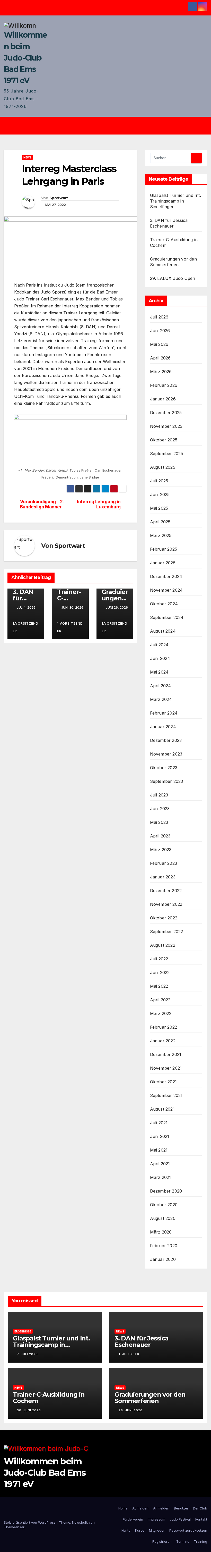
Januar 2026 (163, 398)
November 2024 (166, 590)
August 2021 (162, 1109)
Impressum (156, 1519)
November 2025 (166, 426)
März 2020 (161, 1232)
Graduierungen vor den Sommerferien (150, 1398)
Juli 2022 (159, 958)
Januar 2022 (162, 1040)
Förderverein (133, 1519)
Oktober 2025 (163, 439)
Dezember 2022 (166, 890)
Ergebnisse (22, 1331)
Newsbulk (80, 1522)
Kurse (139, 1530)
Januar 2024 (163, 726)
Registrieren (162, 1541)
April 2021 (160, 1163)
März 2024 (161, 699)
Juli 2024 (159, 644)
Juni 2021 (159, 1136)
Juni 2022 (160, 972)
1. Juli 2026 (129, 1354)
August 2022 (162, 945)
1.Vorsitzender (25, 627)
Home (123, 1508)
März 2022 (161, 1013)
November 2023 (166, 754)
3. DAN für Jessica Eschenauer (141, 1341)
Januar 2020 (163, 1259)
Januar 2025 (162, 562)
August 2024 (163, 631)
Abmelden (140, 1508)
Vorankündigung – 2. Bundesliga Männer (42, 504)
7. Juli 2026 (27, 1354)
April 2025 (160, 521)
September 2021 (166, 1095)
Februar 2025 (163, 549)
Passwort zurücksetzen (188, 1530)
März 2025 (161, 535)
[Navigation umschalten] (109, 125)
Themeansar (14, 1527)
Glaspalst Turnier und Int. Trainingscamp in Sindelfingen (175, 201)
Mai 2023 (159, 822)
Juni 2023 (160, 808)
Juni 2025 (160, 494)
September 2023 (166, 781)
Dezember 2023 (166, 740)
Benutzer (181, 1508)
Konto (125, 1530)
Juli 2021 (159, 1122)
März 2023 (161, 849)
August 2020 (162, 1218)
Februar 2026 (163, 385)
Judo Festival (180, 1519)
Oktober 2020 (164, 1204)
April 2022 (160, 999)
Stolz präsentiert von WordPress (30, 1522)
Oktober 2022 (163, 917)
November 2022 (166, 904)
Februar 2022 (163, 1027)
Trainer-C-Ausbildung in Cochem (48, 1398)
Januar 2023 (162, 876)
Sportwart (58, 198)
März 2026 (161, 371)
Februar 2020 (163, 1245)
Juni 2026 (160, 330)
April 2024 (160, 685)
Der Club (200, 1508)
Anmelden (161, 1508)
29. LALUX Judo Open (172, 278)
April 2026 (160, 357)
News (27, 157)
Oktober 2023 (163, 767)
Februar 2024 (164, 713)
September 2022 (166, 931)
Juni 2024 (160, 658)
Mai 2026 (159, 344)
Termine (182, 1541)
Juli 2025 (159, 480)
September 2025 (166, 453)
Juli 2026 (159, 317)
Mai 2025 (159, 508)
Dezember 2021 (165, 1054)
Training (200, 1541)
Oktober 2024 (164, 603)
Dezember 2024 (166, 576)
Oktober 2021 (163, 1081)
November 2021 (166, 1068)
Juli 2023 (159, 795)
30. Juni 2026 (29, 1410)
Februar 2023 (163, 863)
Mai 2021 (159, 1150)
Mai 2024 (159, 672)
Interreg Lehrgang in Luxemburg (99, 504)
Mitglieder (157, 1530)
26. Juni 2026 (131, 1410)
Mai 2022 (159, 986)
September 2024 (167, 617)
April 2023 (160, 835)
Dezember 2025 (166, 412)
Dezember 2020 (166, 1191)
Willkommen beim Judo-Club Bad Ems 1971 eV (25, 57)
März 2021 (160, 1177)
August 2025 (162, 467)
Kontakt (201, 1519)
